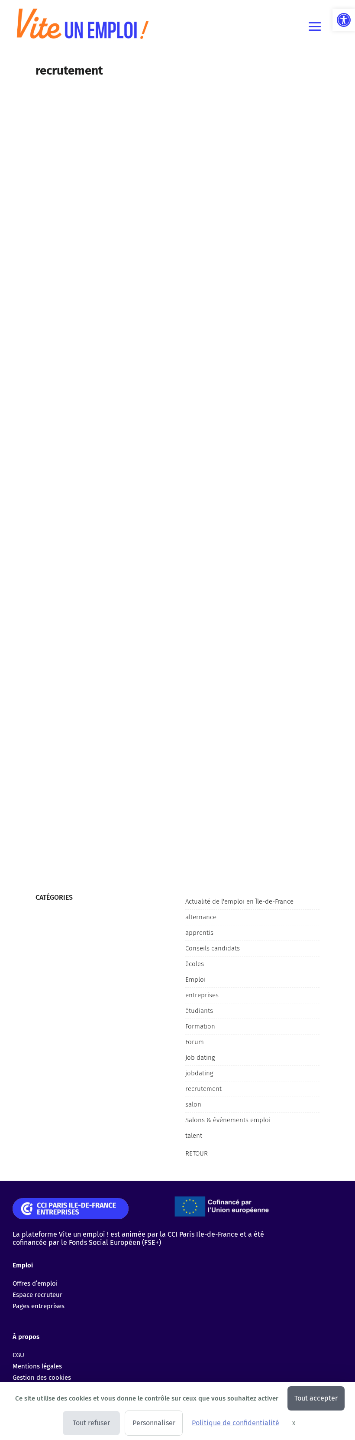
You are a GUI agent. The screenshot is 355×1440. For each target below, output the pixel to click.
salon (193, 1104)
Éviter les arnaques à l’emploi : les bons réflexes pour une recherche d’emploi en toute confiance (172, 283)
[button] (343, 20)
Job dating (200, 1057)
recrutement (203, 1089)
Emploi (195, 979)
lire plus (46, 330)
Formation (200, 1026)
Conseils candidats (212, 948)
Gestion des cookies (42, 1377)
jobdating (199, 1073)
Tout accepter (316, 1398)
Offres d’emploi (35, 1283)
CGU (18, 1355)
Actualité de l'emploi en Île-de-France (239, 901)
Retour (196, 1153)
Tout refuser (91, 1423)
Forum (194, 1042)
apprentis (199, 933)
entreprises (202, 995)
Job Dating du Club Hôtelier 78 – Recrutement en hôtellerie (128, 805)
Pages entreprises (39, 1306)
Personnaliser (153, 1423)
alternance (200, 917)
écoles (194, 964)
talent (193, 1136)
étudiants (199, 1011)
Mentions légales (37, 1366)
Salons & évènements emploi (228, 1120)
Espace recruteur (37, 1295)
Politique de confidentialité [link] (235, 1423)
